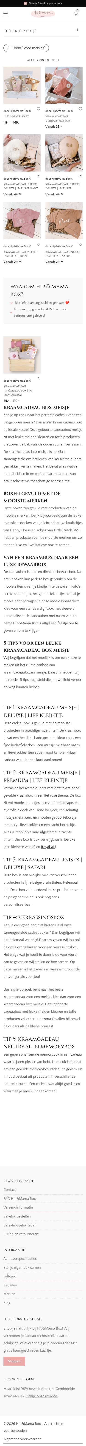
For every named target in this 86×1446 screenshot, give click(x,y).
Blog (6, 1303)
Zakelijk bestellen (17, 1216)
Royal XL (48, 847)
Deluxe (69, 839)
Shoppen (14, 1361)
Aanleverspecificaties (20, 1259)
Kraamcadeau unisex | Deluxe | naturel (62, 186)
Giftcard (9, 1276)
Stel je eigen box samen (22, 1268)
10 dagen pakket (16, 116)
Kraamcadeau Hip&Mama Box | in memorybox (17, 390)
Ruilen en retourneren (20, 1234)
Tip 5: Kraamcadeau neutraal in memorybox (39, 1043)
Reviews (10, 1285)
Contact (9, 1190)
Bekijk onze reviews (42, 1396)
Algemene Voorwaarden (22, 1439)
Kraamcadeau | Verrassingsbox (57, 118)
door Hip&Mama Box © (17, 111)
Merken (9, 1294)
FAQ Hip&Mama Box (19, 1199)
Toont (28, 48)
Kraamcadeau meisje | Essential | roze (20, 254)
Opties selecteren (15, 121)
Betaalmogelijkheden (19, 1225)
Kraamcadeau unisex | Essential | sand (62, 254)
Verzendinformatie (18, 1208)
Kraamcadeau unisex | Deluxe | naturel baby (20, 186)
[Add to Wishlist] (38, 109)
